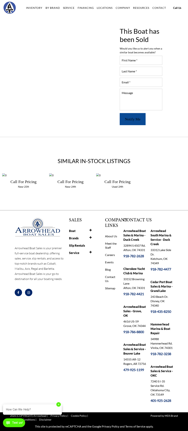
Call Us (177, 7)
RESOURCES (141, 7)
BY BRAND (53, 7)
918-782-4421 (133, 294)
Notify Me (132, 119)
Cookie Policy (79, 415)
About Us (111, 236)
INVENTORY (34, 7)
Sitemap (110, 288)
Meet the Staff (111, 245)
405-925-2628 (161, 401)
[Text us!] (14, 423)
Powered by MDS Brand (164, 415)
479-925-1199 (133, 370)
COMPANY (123, 7)
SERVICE (69, 7)
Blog (108, 269)
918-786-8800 (133, 332)
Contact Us (110, 279)
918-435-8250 (161, 312)
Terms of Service (135, 426)
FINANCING (86, 7)
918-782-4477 (161, 269)
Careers (110, 255)
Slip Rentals (77, 245)
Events (109, 262)
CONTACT (159, 7)
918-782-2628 (133, 256)
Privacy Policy (110, 426)
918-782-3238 (161, 354)
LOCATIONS (105, 7)
